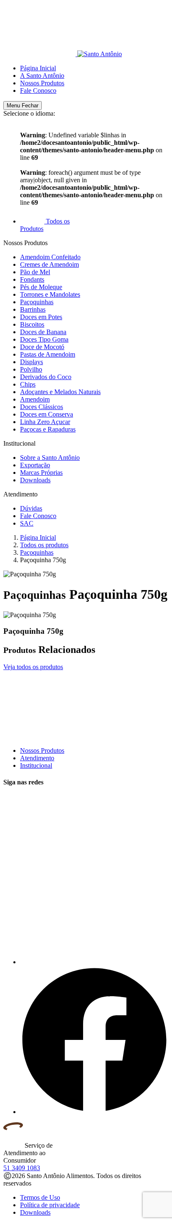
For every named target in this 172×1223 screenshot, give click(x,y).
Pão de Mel (35, 271)
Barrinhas (33, 309)
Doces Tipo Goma (44, 339)
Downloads (35, 480)
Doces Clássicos (41, 406)
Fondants (32, 279)
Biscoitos (32, 324)
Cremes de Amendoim (49, 264)
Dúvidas (31, 508)
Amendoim (35, 399)
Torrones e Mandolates (50, 294)
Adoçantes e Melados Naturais (60, 391)
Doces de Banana (43, 331)
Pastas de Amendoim (47, 354)
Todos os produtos (44, 544)
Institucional (36, 765)
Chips (27, 384)
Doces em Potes (41, 316)
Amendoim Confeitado (50, 256)
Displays (31, 361)
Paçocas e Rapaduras (48, 429)
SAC (26, 523)
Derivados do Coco (45, 376)
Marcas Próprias (41, 472)
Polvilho (31, 369)
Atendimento (37, 758)
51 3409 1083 (21, 1167)
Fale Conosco (38, 90)
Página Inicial (38, 68)
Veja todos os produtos (33, 666)
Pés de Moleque (41, 286)
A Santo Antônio (42, 75)
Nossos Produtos (42, 83)
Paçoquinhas (36, 301)
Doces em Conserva (46, 414)
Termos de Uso (40, 1197)
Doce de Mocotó (42, 346)
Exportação (35, 465)
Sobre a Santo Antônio (50, 457)
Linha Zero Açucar (45, 421)
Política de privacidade (50, 1204)
